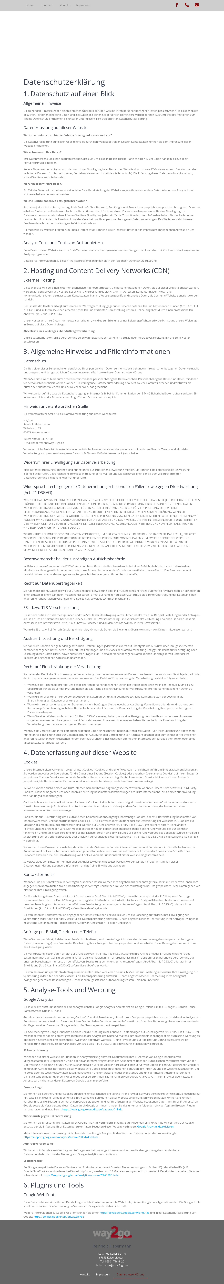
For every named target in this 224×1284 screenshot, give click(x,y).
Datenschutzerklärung (130, 1274)
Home (30, 5)
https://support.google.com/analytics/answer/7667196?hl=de (81, 1175)
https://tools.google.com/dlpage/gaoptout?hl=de (92, 1109)
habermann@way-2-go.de (112, 1265)
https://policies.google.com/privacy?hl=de (58, 1216)
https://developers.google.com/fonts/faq (124, 1212)
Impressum (83, 5)
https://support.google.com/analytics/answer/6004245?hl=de (60, 1137)
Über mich (47, 5)
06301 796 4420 (114, 1261)
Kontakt (65, 5)
